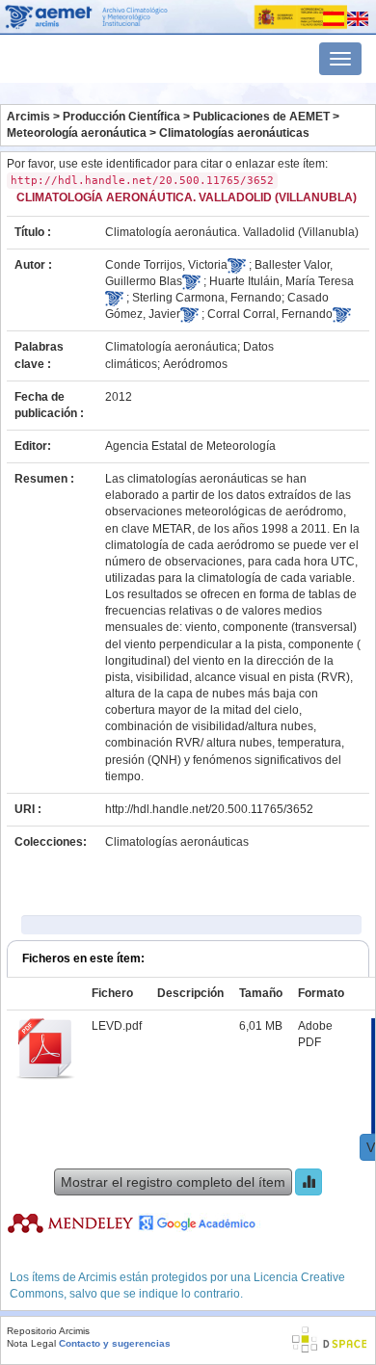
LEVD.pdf (117, 1026)
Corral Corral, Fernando (270, 314)
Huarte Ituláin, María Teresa (281, 281)
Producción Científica (121, 116)
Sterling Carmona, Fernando (207, 297)
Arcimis (28, 116)
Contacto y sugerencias (115, 1343)
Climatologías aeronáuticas (234, 133)
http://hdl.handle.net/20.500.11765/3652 (209, 809)
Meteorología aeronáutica (77, 133)
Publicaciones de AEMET (261, 116)
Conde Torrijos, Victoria (166, 265)
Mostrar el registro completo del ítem (173, 1182)
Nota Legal (31, 1343)
